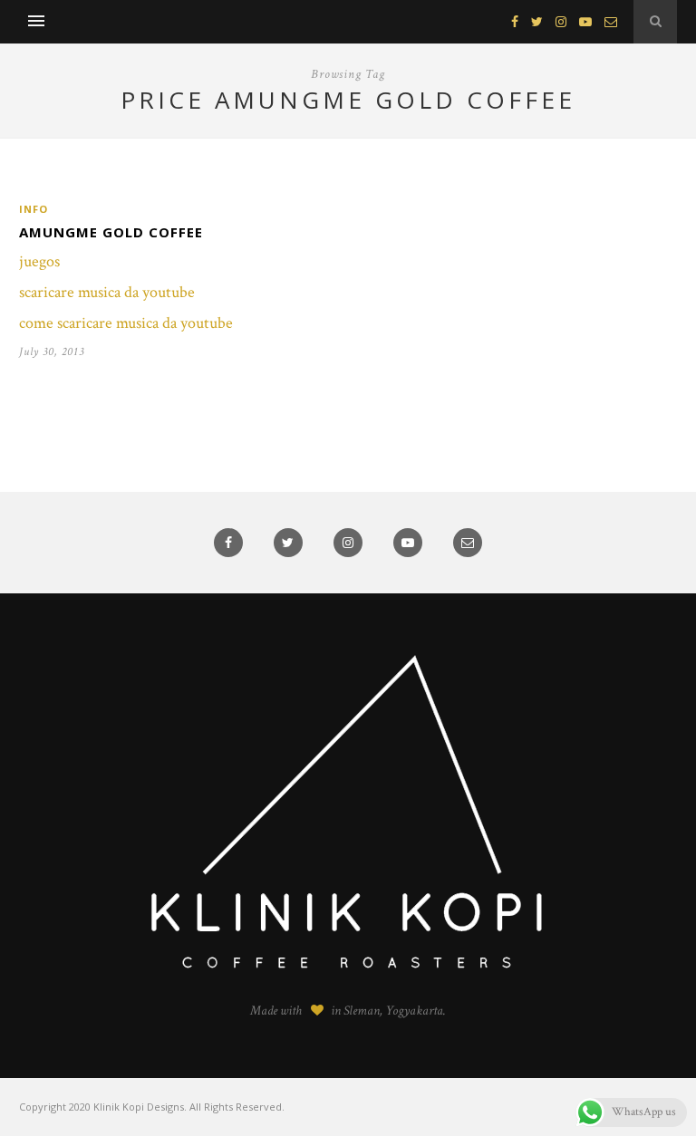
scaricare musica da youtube (107, 292)
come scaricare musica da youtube (126, 323)
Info (33, 209)
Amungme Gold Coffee (111, 232)
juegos (39, 261)
